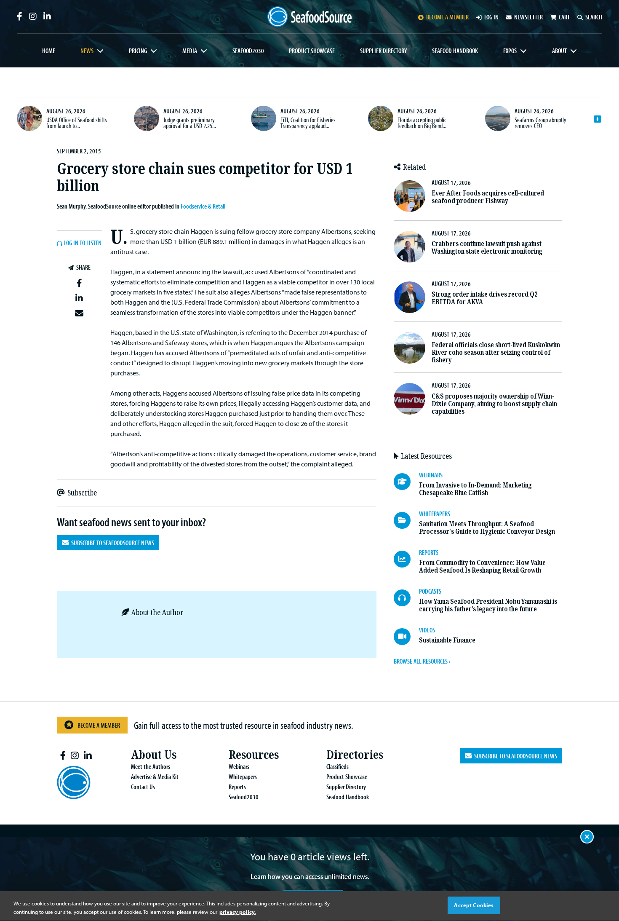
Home (48, 50)
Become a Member (98, 725)
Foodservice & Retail (203, 206)
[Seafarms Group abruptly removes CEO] (497, 118)
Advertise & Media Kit (155, 776)
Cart (564, 17)
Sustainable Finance (447, 640)
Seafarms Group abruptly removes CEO (540, 122)
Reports (237, 786)
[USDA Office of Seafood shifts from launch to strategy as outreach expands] (29, 118)
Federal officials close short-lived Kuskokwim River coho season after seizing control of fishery (496, 352)
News (86, 50)
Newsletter (528, 17)
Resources (254, 754)
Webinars (239, 766)
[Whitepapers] (406, 520)
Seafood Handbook (455, 50)
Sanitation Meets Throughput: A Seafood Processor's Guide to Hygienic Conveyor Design (487, 527)
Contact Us (143, 786)
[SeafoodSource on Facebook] (19, 16)
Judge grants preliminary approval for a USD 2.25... (189, 122)
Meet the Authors (150, 766)
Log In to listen (82, 243)
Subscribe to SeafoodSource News (111, 542)
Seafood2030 (248, 50)
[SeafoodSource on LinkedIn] (47, 16)
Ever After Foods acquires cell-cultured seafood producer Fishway (488, 197)
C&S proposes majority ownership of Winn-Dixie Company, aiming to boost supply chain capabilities (494, 403)
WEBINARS (431, 475)
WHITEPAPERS (434, 513)
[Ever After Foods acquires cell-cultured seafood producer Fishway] (409, 196)
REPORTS (428, 552)
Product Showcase (312, 50)
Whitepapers (243, 776)
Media (189, 50)
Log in (491, 17)
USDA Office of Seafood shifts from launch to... (76, 122)
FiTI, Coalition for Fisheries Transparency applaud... (308, 122)
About (559, 50)
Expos (510, 50)
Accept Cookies (474, 905)
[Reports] (406, 559)
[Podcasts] (406, 597)
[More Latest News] (597, 119)
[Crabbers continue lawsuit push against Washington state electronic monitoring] (409, 246)
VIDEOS (427, 630)
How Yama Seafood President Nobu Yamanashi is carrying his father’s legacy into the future (488, 605)
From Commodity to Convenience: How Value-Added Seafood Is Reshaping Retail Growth (483, 566)
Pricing (138, 50)
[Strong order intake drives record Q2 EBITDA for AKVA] (409, 297)
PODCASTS (430, 591)
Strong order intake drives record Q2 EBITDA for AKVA (484, 298)
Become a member (447, 17)
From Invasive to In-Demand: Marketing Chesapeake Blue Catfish (475, 489)
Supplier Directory (383, 50)
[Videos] (406, 636)
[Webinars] (406, 481)
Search (593, 17)
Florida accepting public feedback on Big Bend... (422, 122)
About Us (153, 754)
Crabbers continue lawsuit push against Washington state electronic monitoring (487, 247)
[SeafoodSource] (309, 16)
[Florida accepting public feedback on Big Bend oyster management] (380, 118)
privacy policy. (237, 911)
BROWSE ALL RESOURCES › (422, 661)
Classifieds (337, 766)
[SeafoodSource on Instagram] (33, 16)
